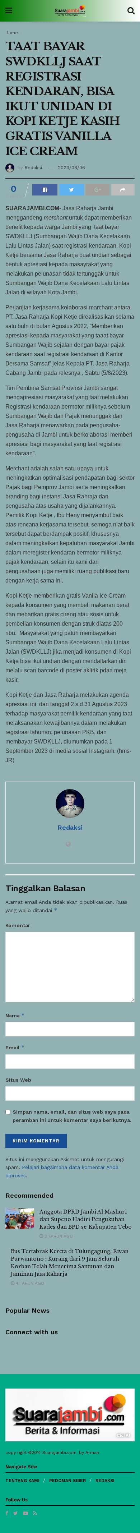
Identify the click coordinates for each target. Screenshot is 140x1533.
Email (15, 1047)
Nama (15, 1015)
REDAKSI (105, 1480)
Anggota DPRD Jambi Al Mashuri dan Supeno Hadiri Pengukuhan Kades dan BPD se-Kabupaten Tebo (85, 1219)
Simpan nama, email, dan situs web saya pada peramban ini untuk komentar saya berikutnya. (72, 1116)
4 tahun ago (29, 1283)
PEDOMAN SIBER (67, 1480)
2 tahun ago (58, 1236)
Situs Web (18, 1080)
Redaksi (33, 167)
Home (11, 32)
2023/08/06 (71, 167)
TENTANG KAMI (22, 1480)
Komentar (17, 925)
